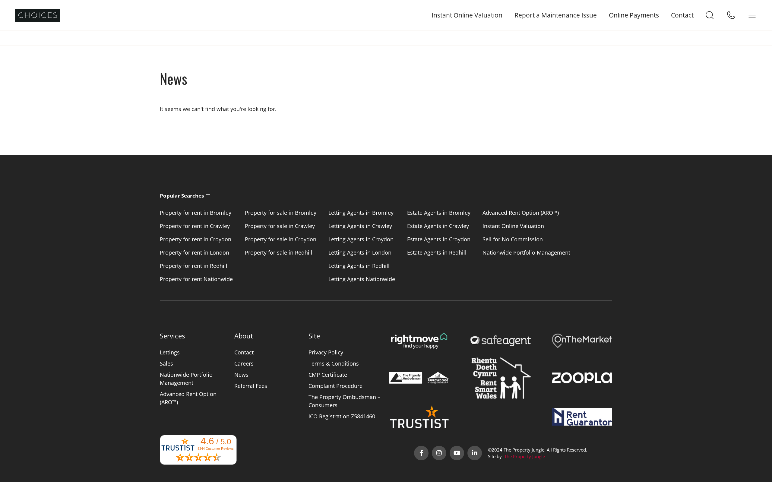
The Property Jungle (524, 456)
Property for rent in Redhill (193, 265)
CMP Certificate (327, 374)
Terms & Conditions (333, 363)
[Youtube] (457, 453)
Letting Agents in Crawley (360, 226)
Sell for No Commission (512, 239)
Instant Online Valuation (467, 15)
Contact (682, 15)
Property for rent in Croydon (195, 239)
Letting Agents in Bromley (361, 212)
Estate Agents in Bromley (438, 212)
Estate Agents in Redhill (437, 252)
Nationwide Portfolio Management (526, 252)
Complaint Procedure (335, 385)
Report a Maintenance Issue (555, 15)
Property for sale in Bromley (280, 212)
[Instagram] (439, 453)
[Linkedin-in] (474, 453)
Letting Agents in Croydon (361, 239)
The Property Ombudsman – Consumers (344, 401)
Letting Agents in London (359, 252)
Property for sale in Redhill (278, 252)
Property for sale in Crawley (280, 226)
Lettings (170, 352)
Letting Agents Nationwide (361, 279)
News (241, 374)
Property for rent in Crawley (195, 226)
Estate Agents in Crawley (438, 226)
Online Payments (634, 15)
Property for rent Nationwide (196, 279)
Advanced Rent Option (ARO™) (520, 212)
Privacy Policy (325, 352)
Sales (166, 363)
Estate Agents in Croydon (438, 239)
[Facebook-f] (421, 453)
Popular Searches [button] (182, 195)
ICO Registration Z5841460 (341, 416)
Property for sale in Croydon (280, 239)
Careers (244, 363)
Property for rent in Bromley (195, 212)
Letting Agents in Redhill (359, 265)
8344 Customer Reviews (216, 448)
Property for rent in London (194, 252)
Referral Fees (250, 385)
